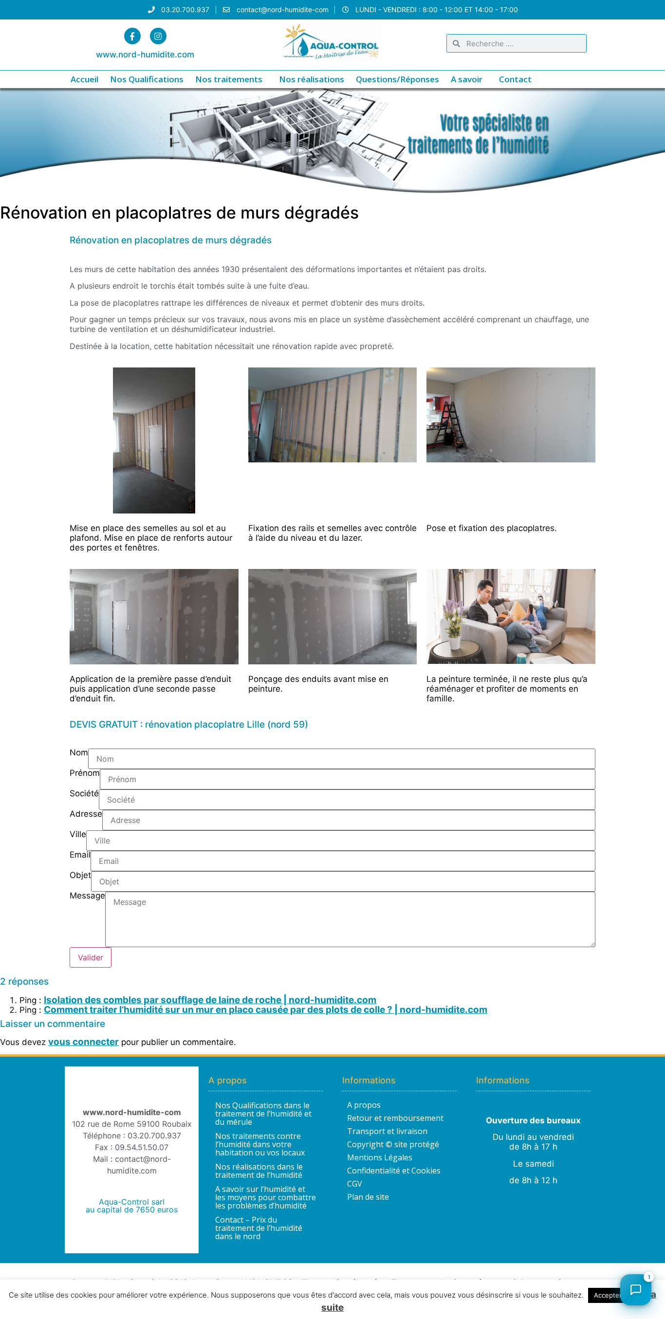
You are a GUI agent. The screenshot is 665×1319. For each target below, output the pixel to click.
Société (84, 793)
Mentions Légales (379, 1157)
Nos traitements (228, 79)
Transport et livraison (387, 1131)
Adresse (86, 814)
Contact (515, 79)
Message (87, 896)
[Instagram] (158, 36)
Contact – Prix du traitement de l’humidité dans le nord (258, 1228)
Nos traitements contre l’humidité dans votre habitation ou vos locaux (260, 1144)
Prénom (85, 773)
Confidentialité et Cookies (394, 1170)
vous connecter (83, 1041)
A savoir (466, 79)
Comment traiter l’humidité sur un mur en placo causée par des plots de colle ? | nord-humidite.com (265, 1009)
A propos (364, 1104)
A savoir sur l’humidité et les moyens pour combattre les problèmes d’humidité (265, 1197)
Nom (79, 753)
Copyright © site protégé (393, 1144)
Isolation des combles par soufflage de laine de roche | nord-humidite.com (210, 1000)
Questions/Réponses (397, 79)
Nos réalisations (311, 79)
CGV (354, 1183)
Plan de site (368, 1196)
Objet (80, 875)
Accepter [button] (608, 1295)
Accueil (84, 79)
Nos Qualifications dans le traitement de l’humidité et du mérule (263, 1113)
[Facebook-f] (132, 36)
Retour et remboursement (395, 1118)
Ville (78, 834)
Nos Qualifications (147, 79)
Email (80, 855)
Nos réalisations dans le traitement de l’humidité (259, 1170)
